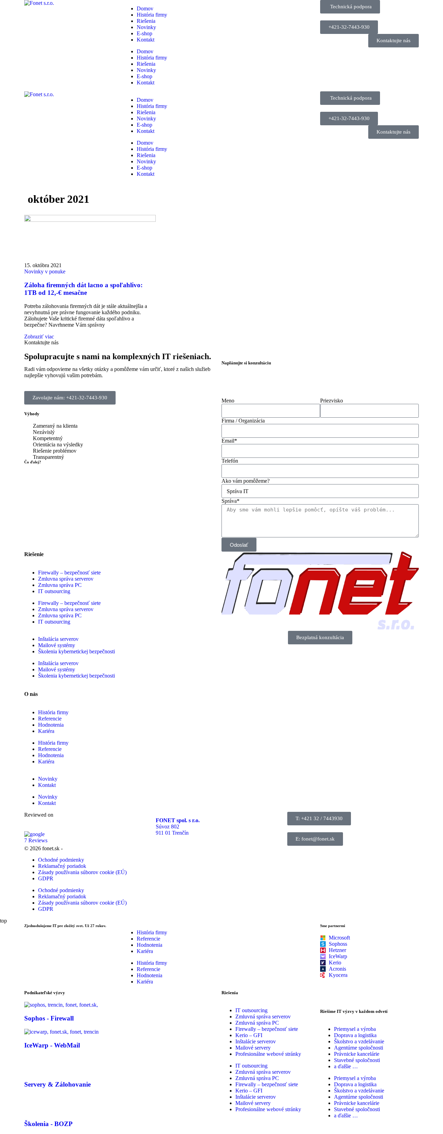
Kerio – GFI (248, 1035)
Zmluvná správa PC (257, 1023)
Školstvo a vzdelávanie (359, 1041)
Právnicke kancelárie (356, 1054)
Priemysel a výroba (355, 1029)
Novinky (146, 27)
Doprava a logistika (355, 1035)
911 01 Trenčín (172, 833)
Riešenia (146, 21)
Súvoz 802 (167, 826)
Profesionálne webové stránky (268, 1054)
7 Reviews (35, 840)
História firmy (152, 15)
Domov (145, 8)
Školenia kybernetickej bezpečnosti (76, 651)
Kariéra (46, 731)
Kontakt (145, 40)
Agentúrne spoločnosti (358, 1048)
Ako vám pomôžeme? (246, 481)
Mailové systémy (56, 645)
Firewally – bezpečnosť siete (69, 572)
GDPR (45, 878)
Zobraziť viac (39, 336)
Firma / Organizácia (243, 421)
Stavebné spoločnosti (357, 1060)
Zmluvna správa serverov (65, 579)
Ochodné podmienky (61, 860)
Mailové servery (253, 1048)
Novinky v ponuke (44, 271)
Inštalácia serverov (58, 639)
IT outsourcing (54, 591)
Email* (229, 441)
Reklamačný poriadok (62, 866)
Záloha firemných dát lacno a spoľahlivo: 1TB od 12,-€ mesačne (83, 288)
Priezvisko (331, 400)
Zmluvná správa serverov (263, 1016)
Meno (228, 400)
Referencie (50, 719)
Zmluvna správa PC (60, 585)
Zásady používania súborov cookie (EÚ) (82, 872)
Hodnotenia (51, 725)
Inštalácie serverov (255, 1041)
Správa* (230, 501)
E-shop (144, 33)
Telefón (230, 461)
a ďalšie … (346, 1066)
